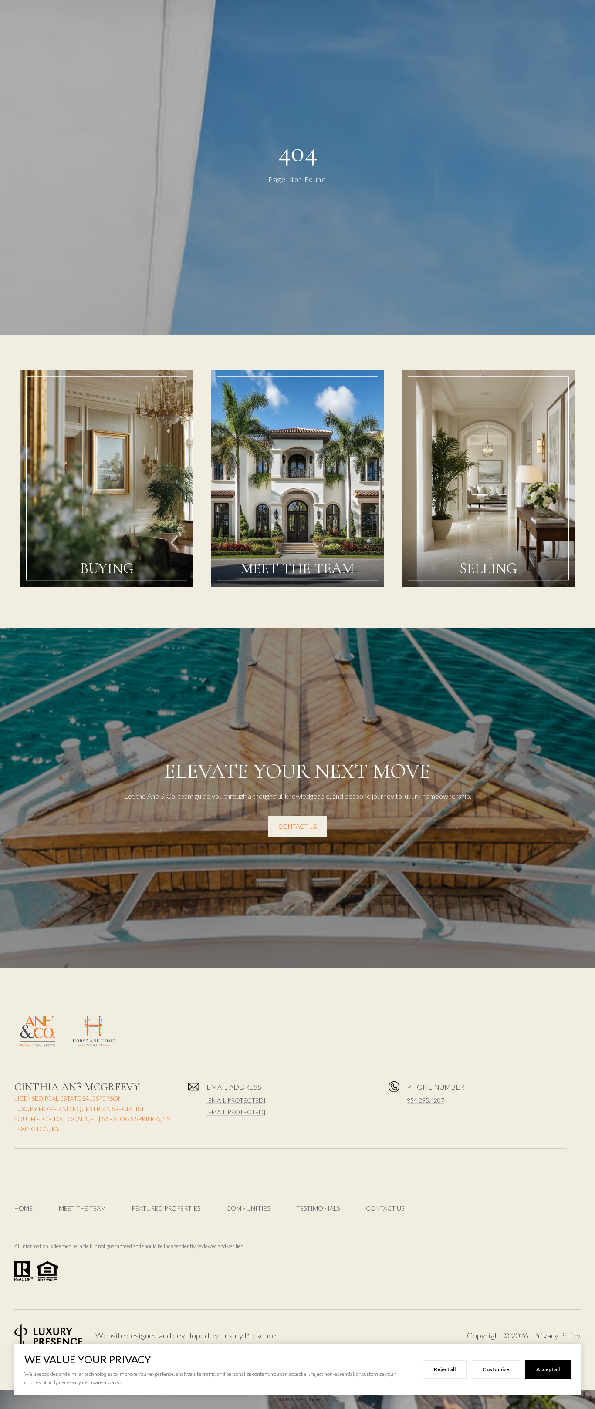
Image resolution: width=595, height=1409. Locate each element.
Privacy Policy (557, 1335)
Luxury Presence (248, 1335)
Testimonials (318, 1208)
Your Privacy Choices (297, 1399)
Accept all (548, 1369)
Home (23, 1208)
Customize (496, 1369)
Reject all (445, 1369)
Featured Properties (166, 1208)
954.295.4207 (425, 1100)
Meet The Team (82, 1208)
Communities (248, 1208)
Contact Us (297, 826)
